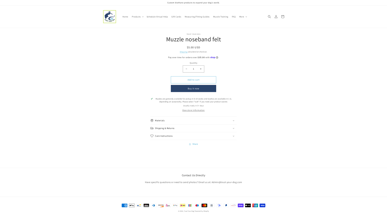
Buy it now (193, 88)
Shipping (183, 52)
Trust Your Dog (189, 211)
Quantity (193, 63)
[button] (137, 16)
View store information (193, 110)
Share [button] (195, 144)
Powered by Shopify (202, 211)
